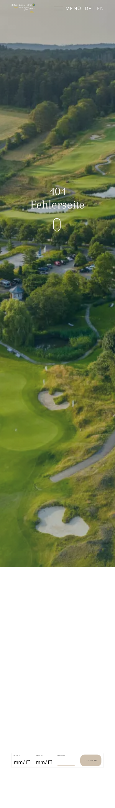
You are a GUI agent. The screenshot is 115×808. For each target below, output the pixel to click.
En (100, 8)
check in (17, 755)
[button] (68, 225)
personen (61, 755)
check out (40, 755)
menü (73, 8)
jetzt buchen (91, 760)
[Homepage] (23, 8)
